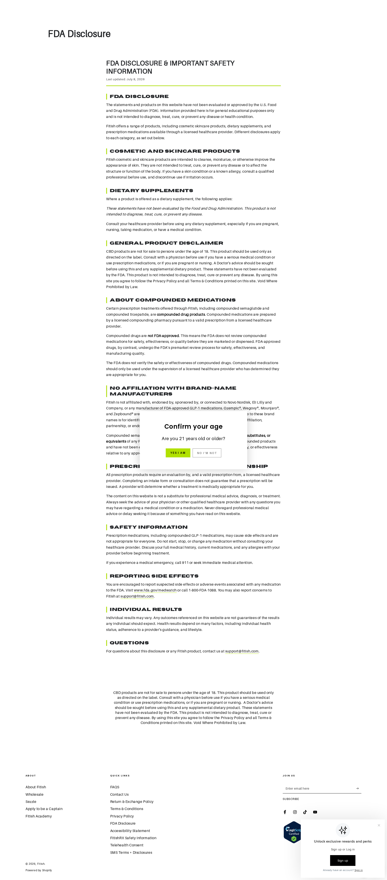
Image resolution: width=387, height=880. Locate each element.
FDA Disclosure (123, 823)
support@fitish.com (137, 596)
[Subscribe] (358, 788)
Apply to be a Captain (44, 808)
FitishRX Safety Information (133, 838)
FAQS (114, 787)
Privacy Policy (122, 816)
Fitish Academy (39, 816)
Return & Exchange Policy (132, 801)
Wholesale (34, 794)
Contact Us (119, 794)
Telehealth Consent (127, 845)
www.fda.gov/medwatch (155, 590)
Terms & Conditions (126, 808)
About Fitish (36, 787)
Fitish (41, 863)
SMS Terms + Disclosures (131, 852)
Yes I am (178, 452)
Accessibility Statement (130, 830)
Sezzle (31, 801)
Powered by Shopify (39, 870)
